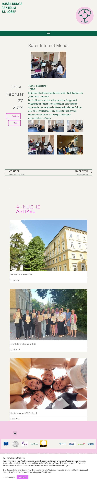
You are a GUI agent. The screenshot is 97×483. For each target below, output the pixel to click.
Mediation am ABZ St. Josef (23, 413)
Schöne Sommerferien (21, 275)
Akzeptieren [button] (22, 477)
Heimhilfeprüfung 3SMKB (23, 344)
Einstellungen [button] (9, 477)
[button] (48, 33)
